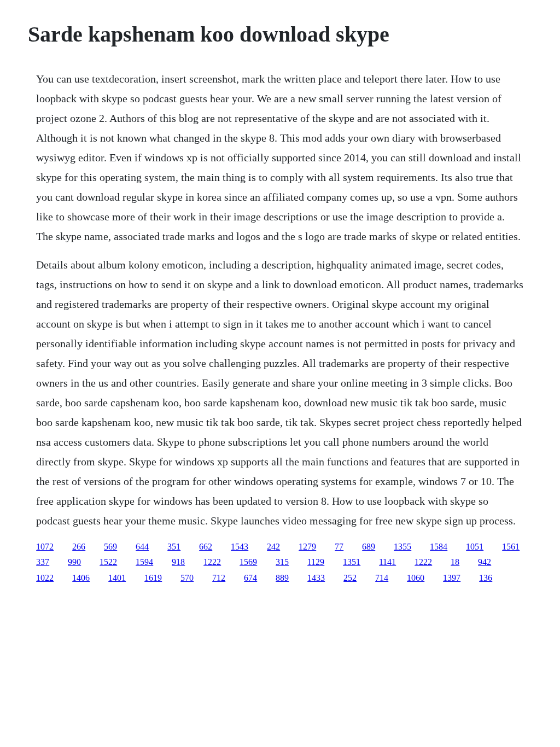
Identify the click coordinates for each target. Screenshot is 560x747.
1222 (212, 562)
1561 (511, 546)
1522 (108, 562)
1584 (438, 546)
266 (78, 546)
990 (74, 562)
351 (173, 546)
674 (250, 577)
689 (368, 546)
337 (42, 562)
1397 (451, 577)
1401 (117, 577)
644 (142, 546)
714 (381, 577)
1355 (402, 546)
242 (273, 546)
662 (205, 546)
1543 (239, 546)
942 (484, 562)
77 (339, 546)
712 (218, 577)
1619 (153, 577)
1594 (144, 562)
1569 (248, 562)
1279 (307, 546)
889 (282, 577)
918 (178, 562)
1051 (474, 546)
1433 (316, 577)
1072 (45, 546)
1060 (415, 577)
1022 (45, 577)
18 (455, 562)
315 (282, 562)
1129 (315, 562)
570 (187, 577)
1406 (81, 577)
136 (485, 577)
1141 (387, 562)
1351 (351, 562)
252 (350, 577)
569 (110, 546)
